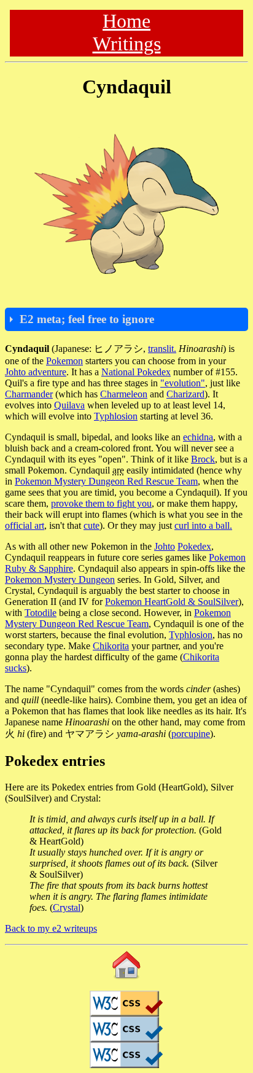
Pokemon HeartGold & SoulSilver (171, 601)
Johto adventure (35, 372)
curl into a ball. (203, 525)
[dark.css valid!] (126, 1055)
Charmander (29, 394)
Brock (203, 459)
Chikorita (111, 646)
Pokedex (194, 546)
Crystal (66, 907)
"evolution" (182, 383)
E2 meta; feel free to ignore (87, 319)
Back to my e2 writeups (51, 928)
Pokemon (64, 361)
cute (91, 525)
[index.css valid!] (126, 1003)
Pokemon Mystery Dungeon (60, 579)
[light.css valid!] (126, 1029)
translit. (162, 348)
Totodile (40, 612)
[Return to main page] (126, 965)
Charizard (185, 394)
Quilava (69, 405)
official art (24, 525)
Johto (164, 546)
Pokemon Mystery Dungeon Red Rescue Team (106, 481)
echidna (198, 437)
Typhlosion (116, 416)
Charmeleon (123, 394)
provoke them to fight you (101, 503)
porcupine (190, 733)
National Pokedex (136, 372)
